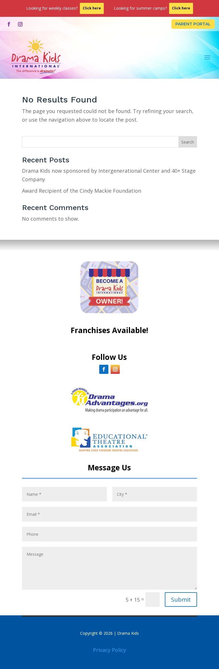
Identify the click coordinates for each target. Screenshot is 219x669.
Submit (181, 599)
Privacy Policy (109, 649)
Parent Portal (193, 24)
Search (187, 142)
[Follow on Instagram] (20, 24)
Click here (92, 8)
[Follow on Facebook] (8, 24)
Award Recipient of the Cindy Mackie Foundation (81, 190)
